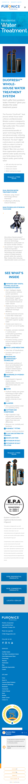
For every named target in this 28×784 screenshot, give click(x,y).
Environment (5, 658)
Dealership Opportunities (8, 667)
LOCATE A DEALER (14, 600)
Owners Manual (6, 691)
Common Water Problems (8, 682)
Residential (5, 686)
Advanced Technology (7, 684)
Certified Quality (6, 652)
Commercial (5, 689)
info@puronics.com (10, 634)
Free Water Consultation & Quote (10, 654)
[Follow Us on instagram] (6, 643)
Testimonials (5, 662)
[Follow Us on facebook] (3, 643)
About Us (4, 680)
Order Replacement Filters (9, 656)
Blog (3, 665)
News (3, 693)
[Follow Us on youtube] (12, 643)
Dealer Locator (6, 697)
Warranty (4, 660)
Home (3, 678)
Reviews (4, 695)
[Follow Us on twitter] (9, 643)
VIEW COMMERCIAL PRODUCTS (14, 589)
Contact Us (5, 699)
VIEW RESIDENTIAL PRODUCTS (14, 577)
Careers (4, 669)
